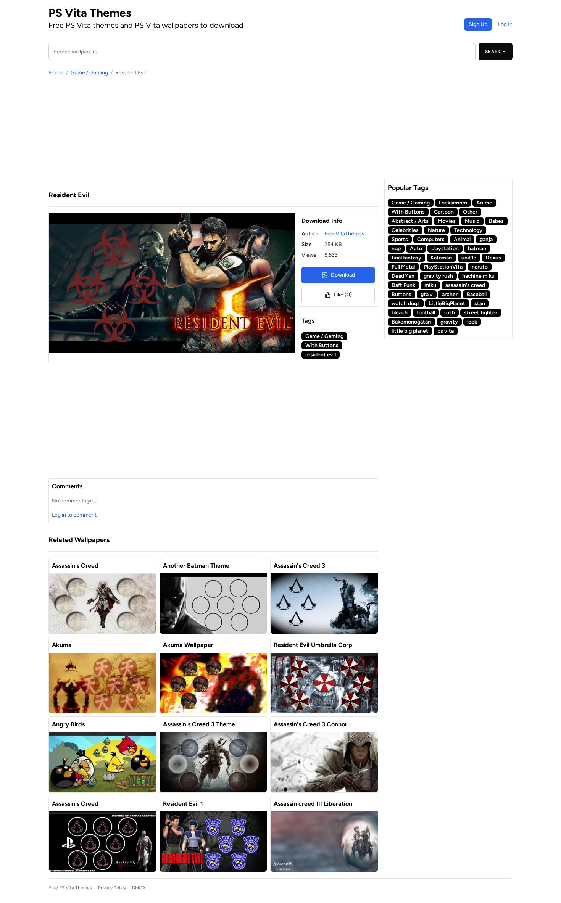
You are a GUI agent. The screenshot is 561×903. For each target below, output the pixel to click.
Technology (468, 230)
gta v (427, 294)
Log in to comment (74, 515)
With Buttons (322, 345)
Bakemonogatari (411, 322)
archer (450, 294)
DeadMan (403, 276)
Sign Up (478, 24)
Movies (447, 221)
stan (479, 303)
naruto (480, 267)
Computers (431, 239)
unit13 (469, 257)
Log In (505, 24)
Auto (416, 248)
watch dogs (406, 303)
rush (449, 312)
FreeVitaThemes (344, 233)
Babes (496, 221)
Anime (484, 203)
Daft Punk (403, 285)
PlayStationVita (443, 267)
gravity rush (438, 276)
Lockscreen (453, 203)
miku (430, 285)
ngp (396, 248)
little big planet (410, 331)
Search (495, 51)
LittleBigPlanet (447, 303)
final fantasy (406, 257)
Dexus (493, 257)
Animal (462, 239)
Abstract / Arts (410, 221)
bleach (400, 312)
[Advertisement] (213, 133)
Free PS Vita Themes (70, 887)
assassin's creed (465, 285)
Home (55, 72)
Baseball (477, 294)
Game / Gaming (89, 72)
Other (470, 212)
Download (343, 275)
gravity (449, 322)
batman (477, 248)
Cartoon (444, 212)
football (426, 312)
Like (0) (343, 294)
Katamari (441, 257)
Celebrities (405, 230)
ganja (486, 239)
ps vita (445, 331)
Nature (436, 230)
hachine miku (478, 276)
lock (472, 322)
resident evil (320, 354)
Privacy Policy (112, 887)
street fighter (480, 312)
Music (472, 221)
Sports (400, 239)
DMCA (138, 887)
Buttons (401, 294)
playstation (445, 248)
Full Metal (403, 267)
